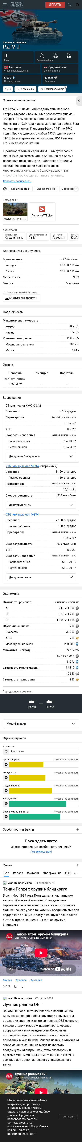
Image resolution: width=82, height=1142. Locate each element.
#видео (7, 979)
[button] (79, 101)
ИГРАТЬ (55, 4)
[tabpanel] (41, 494)
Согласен (68, 1116)
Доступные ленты (20, 504)
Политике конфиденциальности (21, 1132)
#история (36, 979)
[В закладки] (23, 986)
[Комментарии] (16, 986)
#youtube (21, 979)
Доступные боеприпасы (24, 456)
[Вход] (77, 5)
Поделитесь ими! (41, 851)
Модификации (16, 723)
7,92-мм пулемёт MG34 (22, 466)
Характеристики (20, 188)
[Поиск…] (69, 5)
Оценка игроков (46, 188)
